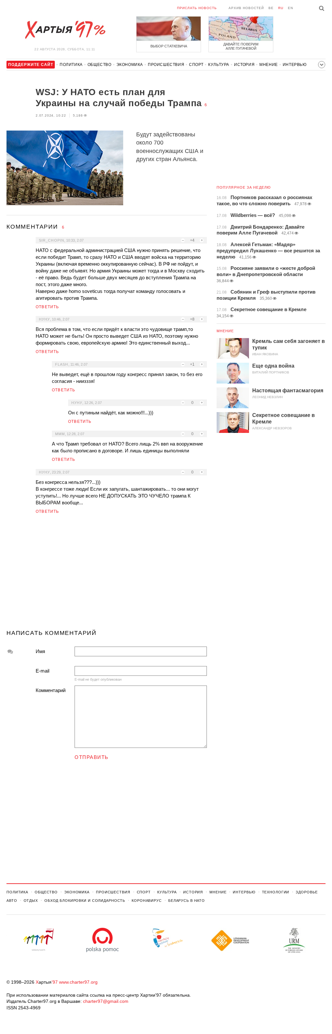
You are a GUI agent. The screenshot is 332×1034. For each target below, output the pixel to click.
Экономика (129, 64)
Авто (11, 900)
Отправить (92, 757)
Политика (71, 64)
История (244, 64)
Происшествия (166, 64)
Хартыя (65, 30)
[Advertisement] (106, 574)
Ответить (47, 307)
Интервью (295, 64)
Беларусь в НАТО (186, 900)
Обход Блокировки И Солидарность (84, 900)
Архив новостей (246, 8)
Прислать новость (197, 8)
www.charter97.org (78, 982)
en (290, 8)
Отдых (31, 900)
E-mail (42, 671)
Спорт (196, 64)
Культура (218, 64)
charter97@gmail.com (105, 1001)
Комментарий (50, 690)
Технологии (276, 892)
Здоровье (306, 892)
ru (280, 8)
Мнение (268, 64)
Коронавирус (147, 900)
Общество (100, 64)
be (271, 8)
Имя (40, 651)
